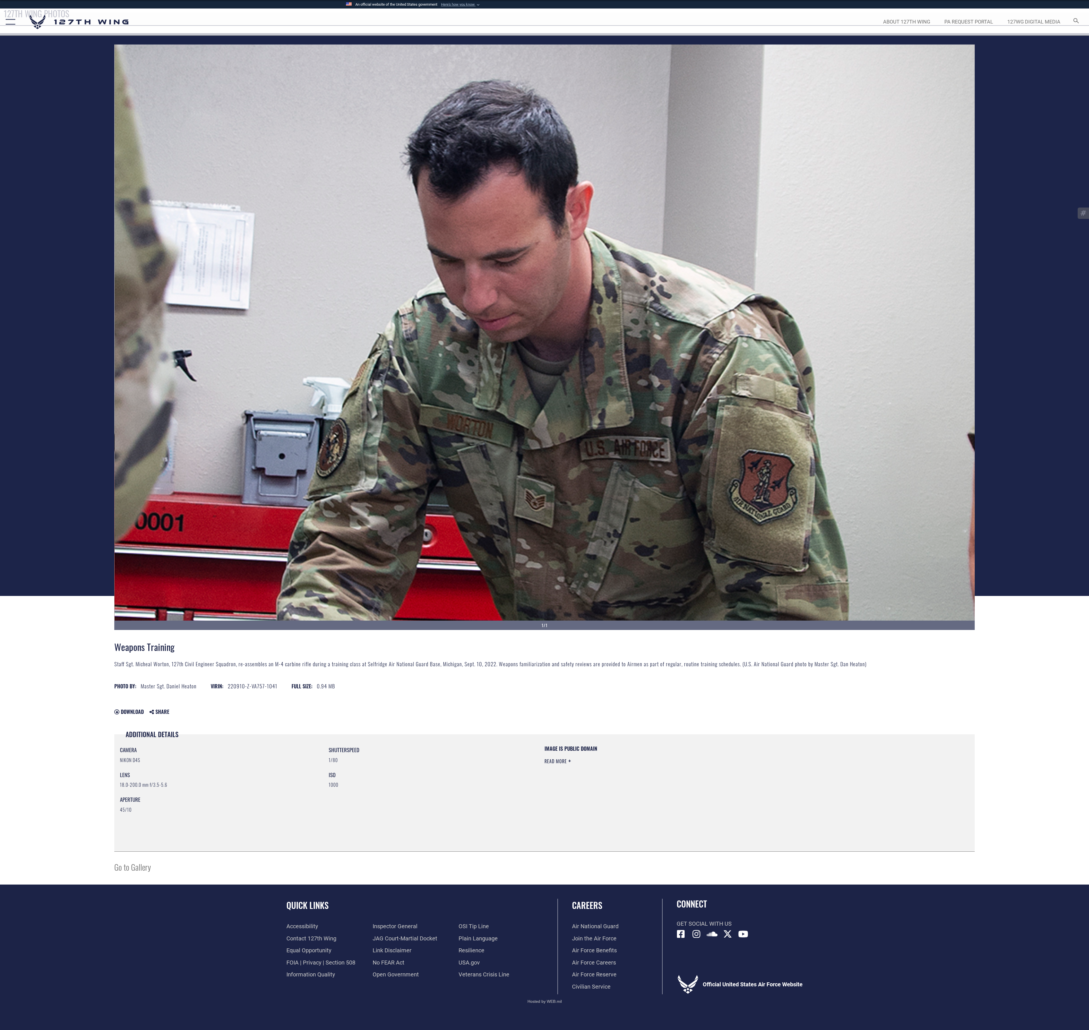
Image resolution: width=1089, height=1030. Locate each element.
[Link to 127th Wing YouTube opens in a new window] (743, 934)
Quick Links (307, 905)
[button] (461, 4)
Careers (587, 905)
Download (131, 711)
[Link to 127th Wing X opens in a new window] (727, 934)
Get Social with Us (704, 923)
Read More (556, 761)
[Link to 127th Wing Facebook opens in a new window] (681, 934)
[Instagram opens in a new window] (696, 934)
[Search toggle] (1075, 22)
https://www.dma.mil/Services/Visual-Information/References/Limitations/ (724, 781)
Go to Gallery (132, 867)
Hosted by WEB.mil (544, 1001)
